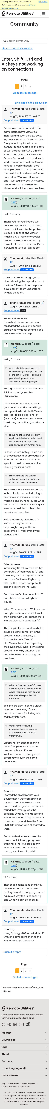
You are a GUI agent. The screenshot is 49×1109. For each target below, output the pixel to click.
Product (6, 1032)
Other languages (12, 1068)
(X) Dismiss (42, 1)
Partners (7, 1061)
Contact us (25, 1086)
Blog (3, 1083)
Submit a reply (12, 952)
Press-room (13, 1083)
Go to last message (24, 92)
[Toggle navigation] (43, 13)
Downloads (8, 1039)
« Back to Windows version (17, 48)
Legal (5, 1047)
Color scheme (10, 1075)
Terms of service (9, 1086)
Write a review (28, 1083)
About (5, 1054)
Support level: (12, 120)
